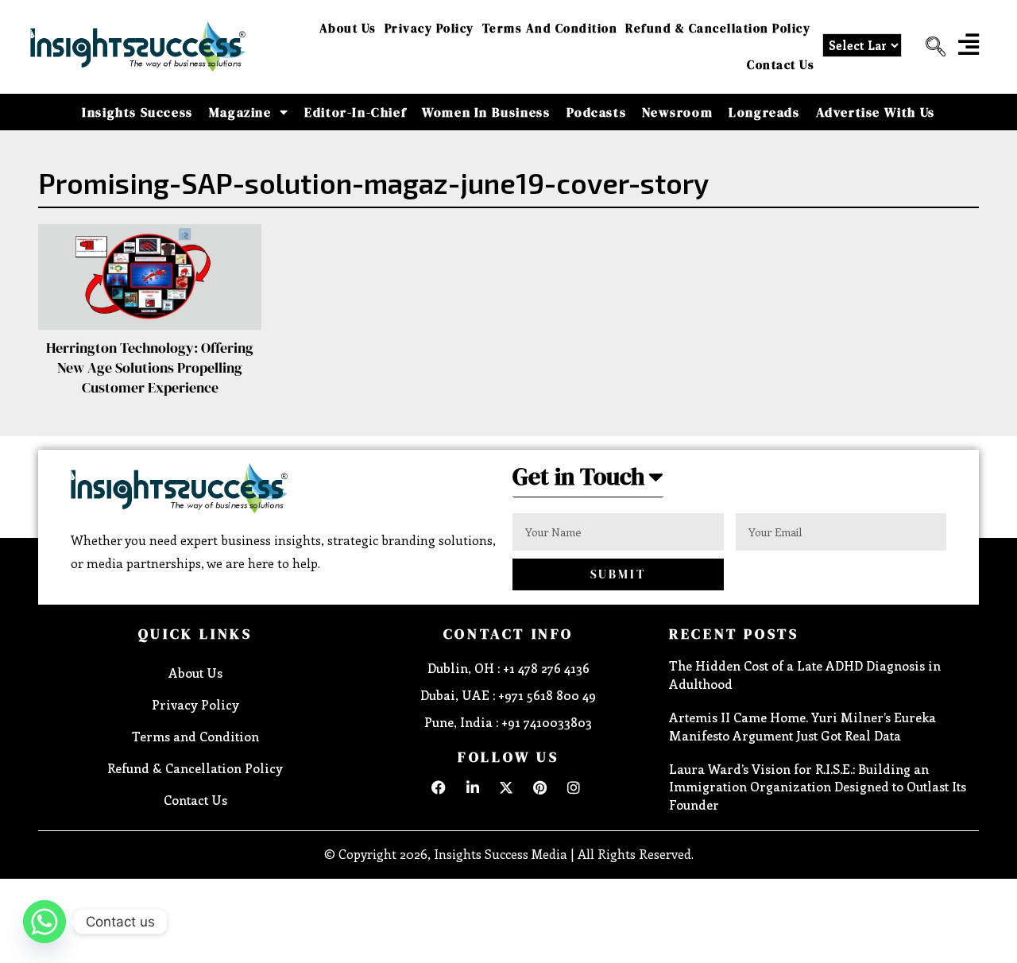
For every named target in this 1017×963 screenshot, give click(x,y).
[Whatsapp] (44, 921)
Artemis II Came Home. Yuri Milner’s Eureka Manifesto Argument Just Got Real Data (802, 726)
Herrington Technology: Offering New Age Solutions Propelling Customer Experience (149, 367)
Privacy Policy (429, 28)
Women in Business (486, 112)
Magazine (240, 112)
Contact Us (780, 64)
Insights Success (137, 112)
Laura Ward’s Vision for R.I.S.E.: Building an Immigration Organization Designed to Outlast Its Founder (817, 786)
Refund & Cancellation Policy (717, 28)
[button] (929, 47)
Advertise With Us (875, 112)
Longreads (764, 112)
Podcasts (597, 112)
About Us (348, 28)
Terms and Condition (550, 28)
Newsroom (677, 112)
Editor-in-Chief (355, 112)
